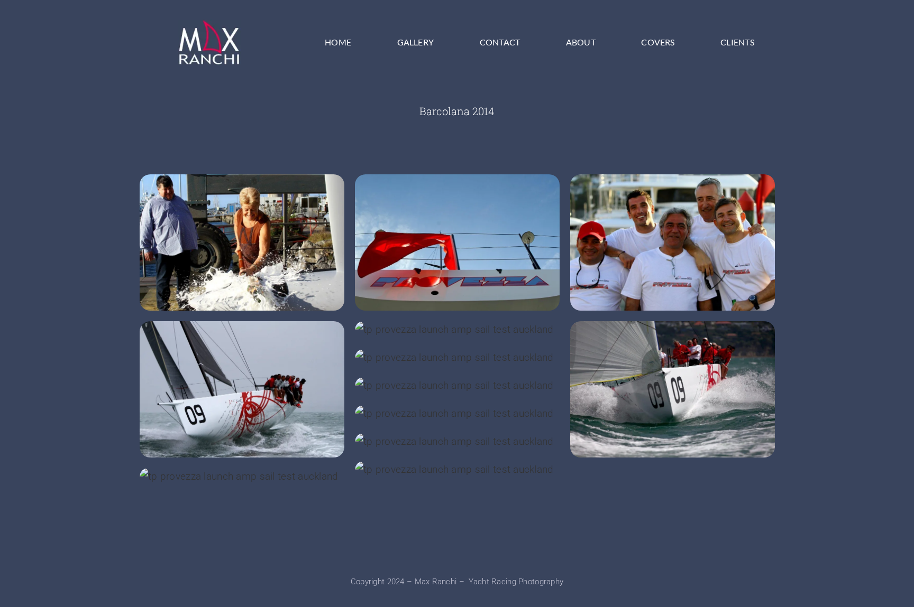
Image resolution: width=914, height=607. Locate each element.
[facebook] (447, 550)
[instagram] (467, 550)
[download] (209, 24)
